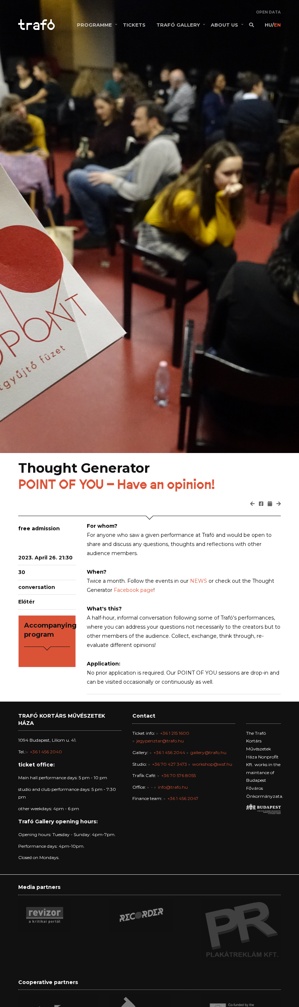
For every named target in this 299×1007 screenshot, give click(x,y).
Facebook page (134, 590)
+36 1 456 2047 (182, 798)
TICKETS (134, 25)
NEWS (198, 581)
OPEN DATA (268, 12)
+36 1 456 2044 (169, 752)
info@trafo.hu (173, 787)
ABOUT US (224, 25)
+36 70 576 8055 (178, 775)
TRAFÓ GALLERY (178, 25)
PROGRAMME (94, 25)
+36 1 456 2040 (46, 751)
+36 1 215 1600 (174, 733)
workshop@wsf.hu (212, 764)
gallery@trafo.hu (208, 752)
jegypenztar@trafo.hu (160, 740)
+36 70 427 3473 (169, 764)
